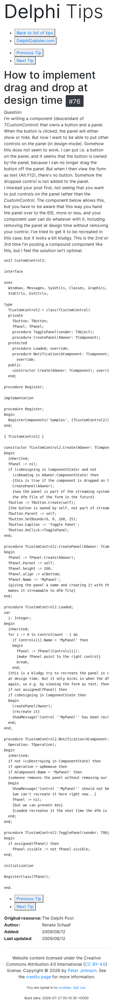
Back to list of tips (35, 32)
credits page (38, 976)
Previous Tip (29, 52)
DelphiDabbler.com (35, 40)
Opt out (79, 988)
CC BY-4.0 (95, 964)
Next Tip (25, 60)
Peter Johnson (82, 970)
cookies (65, 988)
